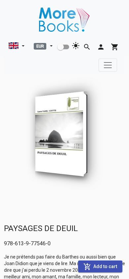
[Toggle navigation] (108, 65)
